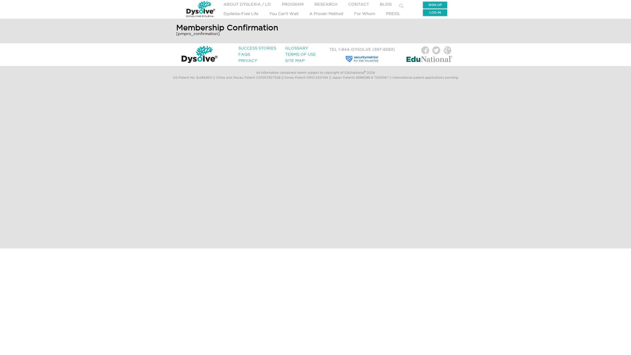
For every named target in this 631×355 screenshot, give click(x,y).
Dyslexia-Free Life (241, 14)
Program (293, 4)
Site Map (295, 61)
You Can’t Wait (283, 14)
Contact (358, 4)
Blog (386, 4)
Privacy (247, 61)
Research (326, 4)
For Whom (364, 14)
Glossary (296, 48)
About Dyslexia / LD (247, 4)
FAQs (244, 54)
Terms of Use (300, 54)
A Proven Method (326, 14)
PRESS (392, 14)
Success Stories (257, 48)
